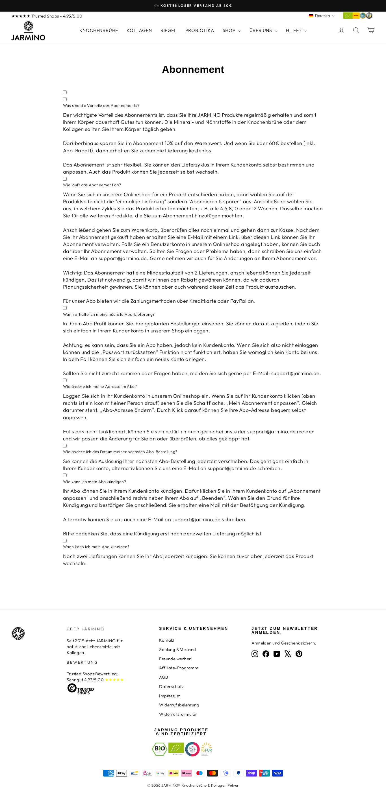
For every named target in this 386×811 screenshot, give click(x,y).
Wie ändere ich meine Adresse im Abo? (100, 386)
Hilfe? (294, 30)
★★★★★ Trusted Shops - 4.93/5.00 (47, 16)
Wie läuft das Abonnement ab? (92, 184)
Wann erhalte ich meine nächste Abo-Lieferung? (109, 314)
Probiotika (199, 30)
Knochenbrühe (98, 30)
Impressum (170, 695)
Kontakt (166, 640)
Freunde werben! (176, 658)
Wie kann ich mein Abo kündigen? (94, 481)
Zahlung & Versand (177, 649)
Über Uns (261, 30)
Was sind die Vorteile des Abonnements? (101, 105)
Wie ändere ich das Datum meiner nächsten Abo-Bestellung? (120, 451)
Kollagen (139, 30)
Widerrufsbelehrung (179, 705)
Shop (230, 30)
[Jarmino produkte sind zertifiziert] (358, 17)
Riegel (169, 30)
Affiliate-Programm (178, 668)
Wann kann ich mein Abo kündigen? (96, 546)
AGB (163, 677)
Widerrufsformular (178, 714)
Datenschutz (171, 686)
